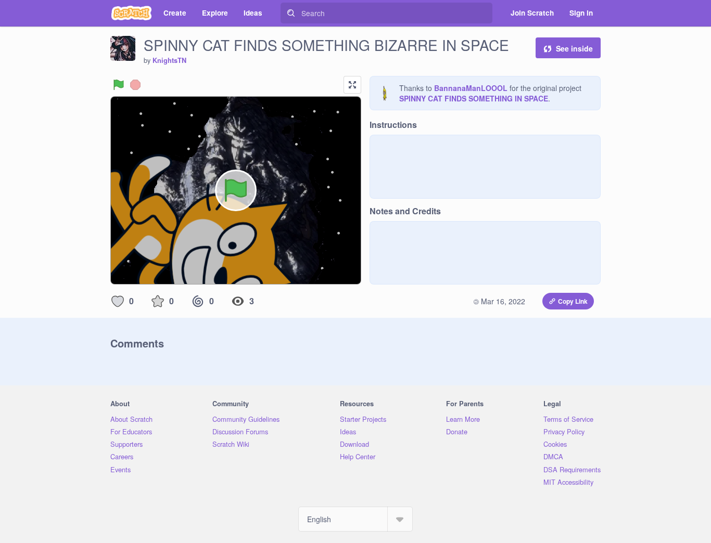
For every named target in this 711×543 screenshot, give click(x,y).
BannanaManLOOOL (470, 88)
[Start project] (118, 84)
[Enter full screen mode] (352, 85)
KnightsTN (169, 60)
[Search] (291, 13)
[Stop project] (135, 84)
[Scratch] (131, 13)
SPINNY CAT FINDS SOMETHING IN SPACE (473, 98)
